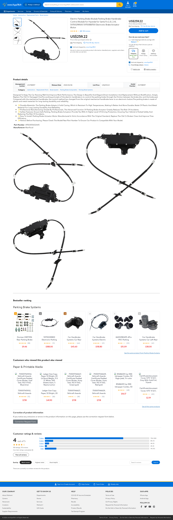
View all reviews (21, 455)
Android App (144, 498)
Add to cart (143, 30)
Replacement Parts (33, 15)
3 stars (41, 443)
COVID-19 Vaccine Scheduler (81, 495)
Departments (10, 11)
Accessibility (75, 505)
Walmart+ (40, 505)
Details (146, 65)
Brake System (44, 15)
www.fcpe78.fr (91, 47)
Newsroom (6, 502)
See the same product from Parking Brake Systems (142, 353)
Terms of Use (110, 495)
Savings (28, 11)
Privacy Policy (110, 498)
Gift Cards (40, 508)
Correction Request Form (25, 421)
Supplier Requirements (9, 511)
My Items (85, 11)
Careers (77, 11)
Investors (5, 505)
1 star (42, 448)
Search (155, 462)
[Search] (119, 4)
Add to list (136, 69)
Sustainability (6, 508)
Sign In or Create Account (66, 484)
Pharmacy (68, 11)
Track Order (100, 484)
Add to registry (151, 69)
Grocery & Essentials (40, 11)
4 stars (41, 441)
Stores (39, 498)
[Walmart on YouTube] (150, 506)
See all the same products (151, 406)
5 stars (41, 438)
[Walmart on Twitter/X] (145, 506)
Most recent (26, 462)
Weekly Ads (115, 484)
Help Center (85, 484)
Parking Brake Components (68, 90)
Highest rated (39, 462)
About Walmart (7, 495)
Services (20, 11)
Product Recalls (76, 508)
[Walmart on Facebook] (141, 506)
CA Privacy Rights (111, 502)
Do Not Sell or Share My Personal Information (121, 508)
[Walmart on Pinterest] (154, 506)
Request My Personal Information (117, 505)
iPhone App (144, 495)
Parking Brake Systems (86, 90)
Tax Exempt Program (78, 511)
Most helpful (54, 462)
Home (15, 15)
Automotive (22, 15)
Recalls (73, 502)
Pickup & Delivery (56, 11)
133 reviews (86, 31)
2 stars (41, 446)
